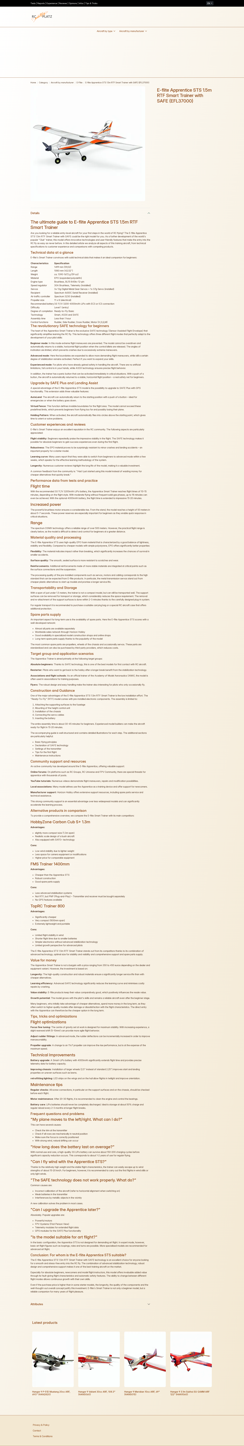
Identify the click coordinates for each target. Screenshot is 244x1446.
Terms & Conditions (43, 1436)
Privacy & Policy (41, 1425)
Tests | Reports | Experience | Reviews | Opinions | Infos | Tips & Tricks (63, 3)
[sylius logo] (41, 17)
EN (209, 3)
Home (33, 82)
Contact (37, 1430)
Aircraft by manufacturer (62, 82)
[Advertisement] (122, 56)
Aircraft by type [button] (104, 31)
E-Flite (79, 82)
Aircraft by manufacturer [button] (131, 31)
